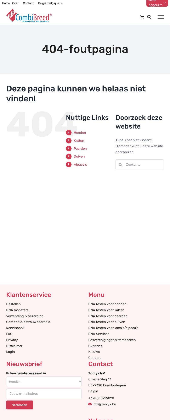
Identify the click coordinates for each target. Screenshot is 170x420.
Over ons (95, 346)
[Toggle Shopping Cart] (142, 17)
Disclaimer (14, 346)
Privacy (12, 340)
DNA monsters (17, 310)
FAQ (9, 334)
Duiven (79, 156)
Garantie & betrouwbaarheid (28, 322)
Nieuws (94, 352)
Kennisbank (15, 328)
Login (10, 352)
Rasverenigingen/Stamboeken (112, 340)
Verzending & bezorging (25, 316)
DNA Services (98, 334)
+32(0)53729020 (101, 398)
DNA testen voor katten (106, 310)
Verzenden (19, 405)
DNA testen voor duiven (106, 322)
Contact (94, 358)
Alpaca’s (80, 164)
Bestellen (13, 304)
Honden (80, 133)
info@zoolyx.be (104, 404)
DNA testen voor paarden (108, 316)
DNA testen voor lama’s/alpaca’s (113, 328)
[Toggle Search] (149, 17)
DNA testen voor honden (107, 304)
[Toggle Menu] (160, 17)
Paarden (80, 149)
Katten (79, 141)
